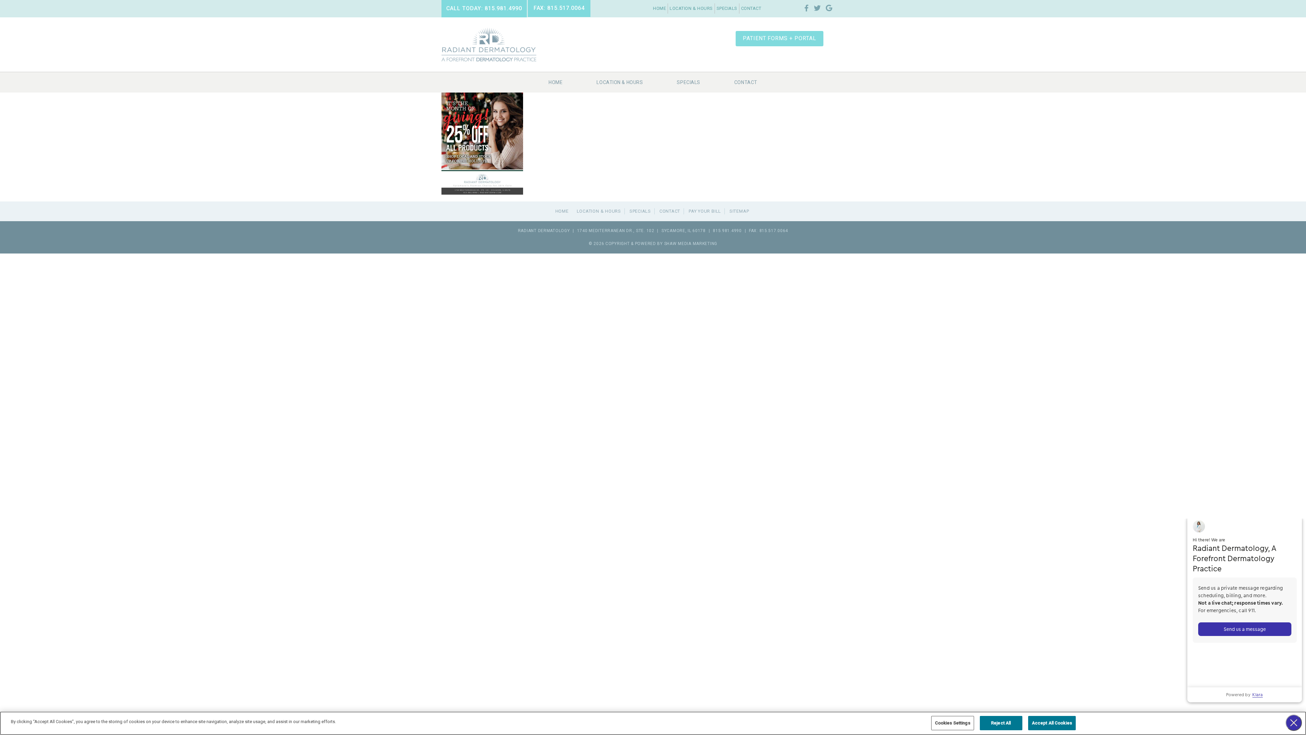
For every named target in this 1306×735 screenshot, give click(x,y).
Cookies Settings (952, 722)
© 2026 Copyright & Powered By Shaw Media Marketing (653, 243)
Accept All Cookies (1052, 722)
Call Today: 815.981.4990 (484, 8)
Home (659, 8)
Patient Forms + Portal (779, 38)
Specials (727, 8)
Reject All (1001, 722)
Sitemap (739, 211)
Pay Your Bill (705, 211)
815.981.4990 (727, 230)
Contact (751, 8)
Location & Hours (691, 8)
